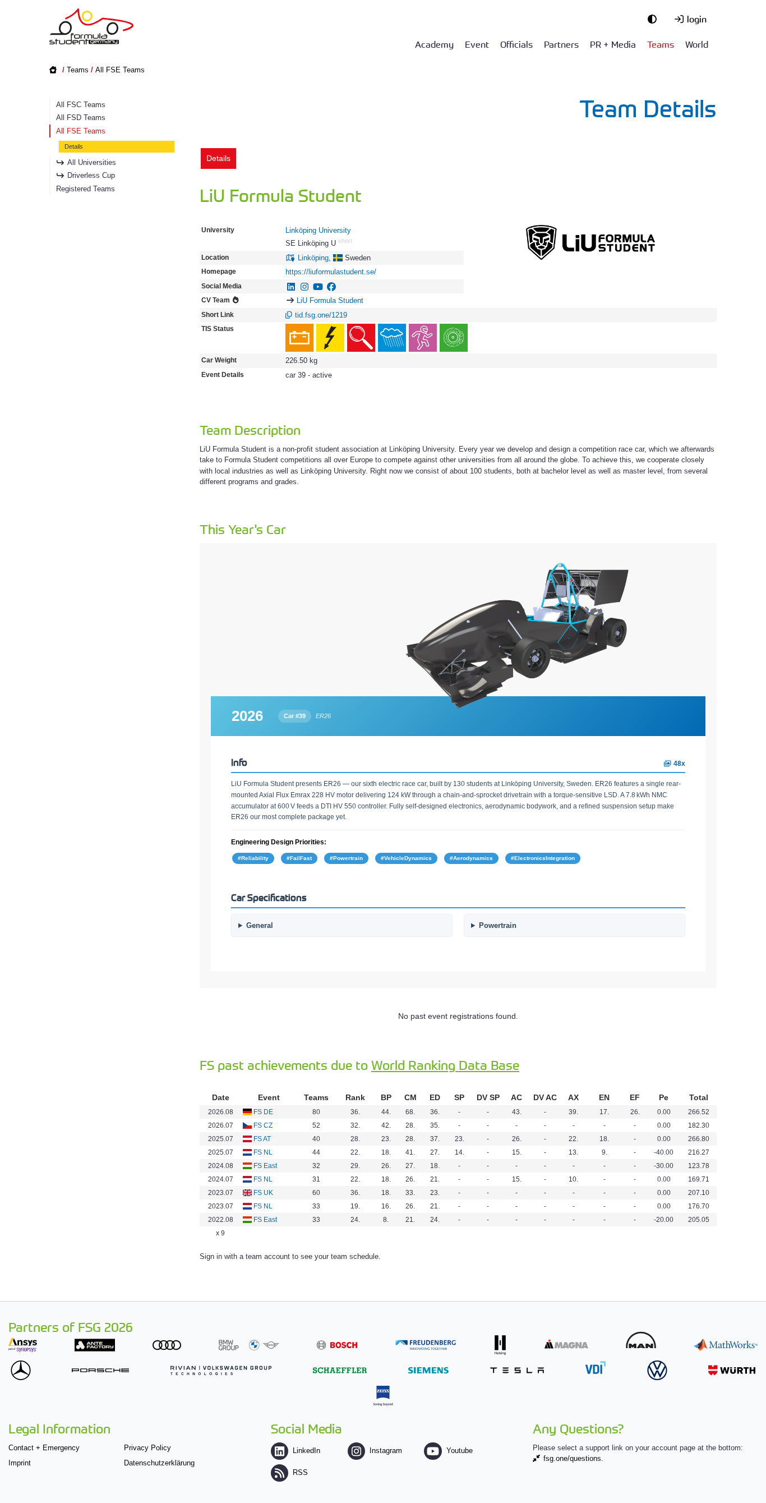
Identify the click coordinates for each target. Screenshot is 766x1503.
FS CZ (263, 1125)
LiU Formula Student (330, 300)
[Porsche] (100, 1370)
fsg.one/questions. (573, 1458)
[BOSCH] (337, 1345)
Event (477, 43)
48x (678, 763)
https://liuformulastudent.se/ (330, 272)
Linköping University (318, 230)
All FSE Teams (120, 70)
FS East (265, 1166)
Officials (516, 43)
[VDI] (595, 1367)
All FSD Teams (80, 117)
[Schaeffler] (340, 1370)
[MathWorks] (726, 1345)
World (696, 43)
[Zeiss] (383, 1395)
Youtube (459, 1450)
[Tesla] (517, 1370)
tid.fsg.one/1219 (321, 315)
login (697, 18)
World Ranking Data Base (445, 1064)
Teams (660, 43)
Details (73, 146)
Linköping (313, 258)
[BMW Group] (249, 1345)
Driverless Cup (91, 175)
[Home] (91, 26)
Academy (434, 43)
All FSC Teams (80, 104)
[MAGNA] (566, 1344)
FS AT (262, 1139)
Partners (561, 43)
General (259, 925)
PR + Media (613, 43)
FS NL (263, 1152)
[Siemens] (428, 1370)
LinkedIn (306, 1450)
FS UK (263, 1193)
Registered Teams (85, 189)
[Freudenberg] (425, 1345)
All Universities (91, 162)
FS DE (263, 1112)
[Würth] (731, 1370)
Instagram (386, 1450)
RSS (300, 1472)
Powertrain (497, 925)
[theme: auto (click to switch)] (655, 18)
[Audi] (167, 1345)
